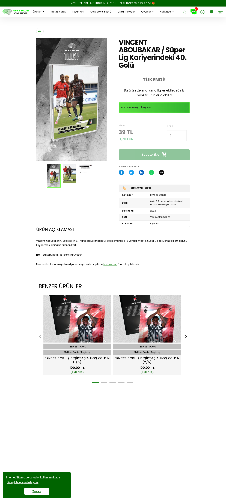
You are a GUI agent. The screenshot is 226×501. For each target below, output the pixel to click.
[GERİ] (40, 31)
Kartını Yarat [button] (58, 11)
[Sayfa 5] (130, 382)
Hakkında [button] (166, 11)
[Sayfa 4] (121, 382)
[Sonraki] (185, 336)
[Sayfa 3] (112, 382)
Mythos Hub (110, 264)
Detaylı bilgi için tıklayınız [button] (22, 482)
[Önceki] (41, 336)
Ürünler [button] (37, 11)
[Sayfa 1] (95, 382)
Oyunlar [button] (146, 11)
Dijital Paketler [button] (126, 11)
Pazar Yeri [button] (78, 11)
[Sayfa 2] (104, 382)
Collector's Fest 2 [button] (100, 11)
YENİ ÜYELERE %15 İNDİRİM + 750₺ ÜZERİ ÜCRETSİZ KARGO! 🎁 (113, 3)
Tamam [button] (36, 491)
